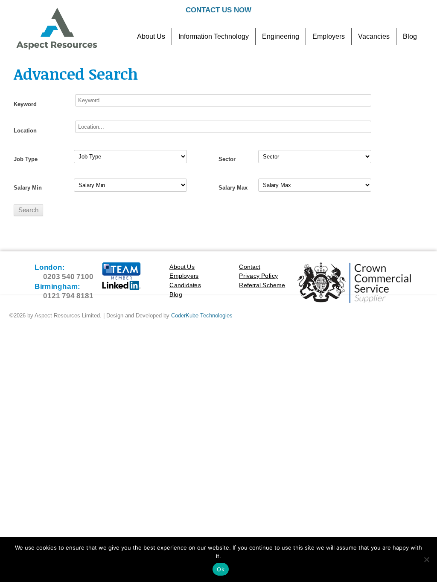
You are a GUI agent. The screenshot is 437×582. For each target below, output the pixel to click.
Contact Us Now (218, 10)
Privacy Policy (258, 276)
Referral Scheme (262, 285)
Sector (227, 159)
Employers (328, 36)
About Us (151, 36)
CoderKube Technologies (201, 315)
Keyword (25, 104)
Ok (220, 569)
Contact (249, 266)
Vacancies (374, 36)
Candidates (185, 285)
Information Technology (213, 36)
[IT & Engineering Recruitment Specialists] (56, 48)
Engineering (280, 36)
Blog (410, 36)
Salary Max (233, 187)
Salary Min (28, 187)
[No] (426, 559)
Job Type (26, 159)
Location (25, 130)
